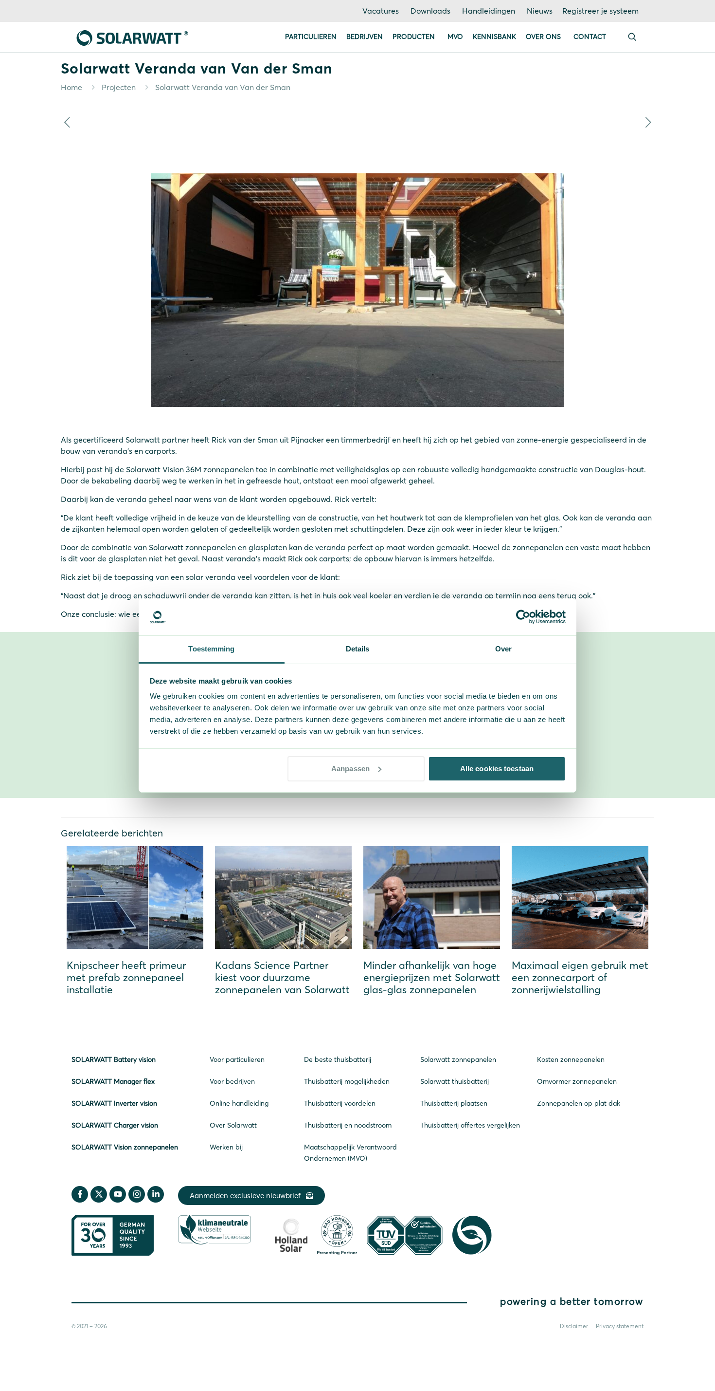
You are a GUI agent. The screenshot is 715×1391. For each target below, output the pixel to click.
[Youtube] (117, 1194)
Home (71, 87)
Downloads (430, 11)
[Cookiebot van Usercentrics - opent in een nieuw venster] (523, 617)
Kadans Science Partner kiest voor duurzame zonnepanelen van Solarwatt (282, 977)
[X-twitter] (98, 1194)
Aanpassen (350, 768)
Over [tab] (503, 649)
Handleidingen (488, 11)
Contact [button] (589, 36)
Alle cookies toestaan (497, 768)
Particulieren (311, 36)
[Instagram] (136, 1194)
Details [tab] (358, 649)
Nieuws (540, 11)
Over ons (543, 36)
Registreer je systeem (600, 11)
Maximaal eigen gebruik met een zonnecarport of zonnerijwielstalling (580, 977)
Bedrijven (364, 36)
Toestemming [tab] (211, 649)
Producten (414, 36)
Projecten (119, 87)
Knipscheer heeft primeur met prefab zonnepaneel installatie (126, 977)
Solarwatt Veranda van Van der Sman (222, 87)
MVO (455, 36)
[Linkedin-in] (155, 1194)
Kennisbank (494, 36)
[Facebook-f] (80, 1194)
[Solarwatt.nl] (132, 37)
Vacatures (380, 11)
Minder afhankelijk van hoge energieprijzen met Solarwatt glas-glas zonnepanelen (431, 977)
